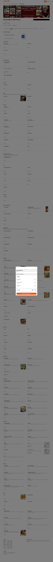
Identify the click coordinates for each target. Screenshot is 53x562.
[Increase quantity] (35, 290)
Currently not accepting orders (26, 293)
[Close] (36, 268)
